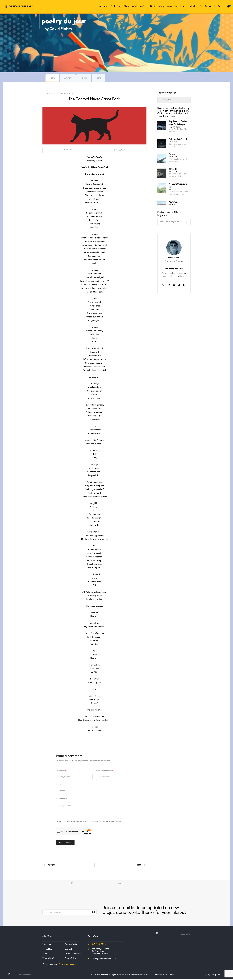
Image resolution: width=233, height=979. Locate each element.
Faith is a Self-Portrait (178, 140)
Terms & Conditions (73, 954)
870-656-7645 (99, 944)
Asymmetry (174, 202)
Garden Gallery (157, 6)
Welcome (103, 6)
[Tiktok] (214, 6)
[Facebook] (218, 6)
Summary (67, 78)
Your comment (62, 799)
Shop (126, 6)
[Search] (187, 222)
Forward (172, 154)
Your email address (104, 771)
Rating (98, 78)
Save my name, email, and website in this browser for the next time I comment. (90, 821)
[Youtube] (210, 6)
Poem (52, 78)
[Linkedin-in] (184, 285)
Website (59, 785)
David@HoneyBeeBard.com (104, 959)
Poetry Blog (116, 6)
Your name (61, 771)
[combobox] (171, 221)
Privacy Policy (70, 958)
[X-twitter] (201, 6)
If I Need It (173, 169)
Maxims (84, 78)
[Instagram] (205, 6)
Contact (191, 6)
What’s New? (138, 6)
